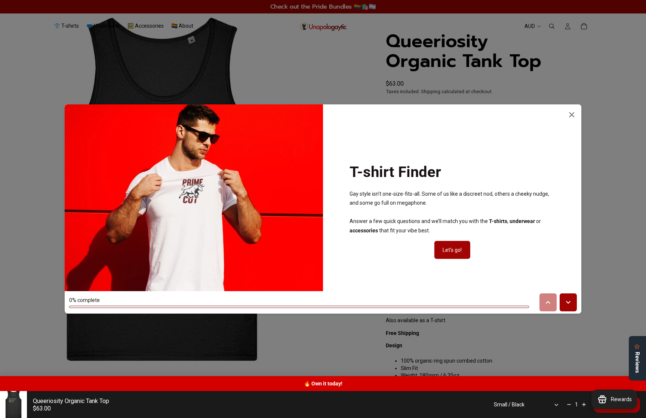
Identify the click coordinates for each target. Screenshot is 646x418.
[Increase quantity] (584, 404)
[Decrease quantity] (569, 404)
